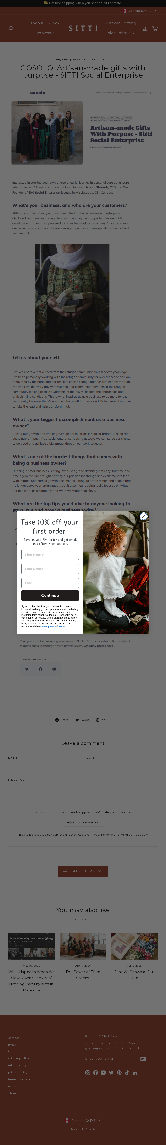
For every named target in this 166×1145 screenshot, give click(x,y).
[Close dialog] (143, 516)
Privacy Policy (49, 626)
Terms (62, 626)
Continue (50, 595)
